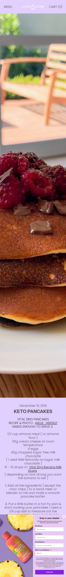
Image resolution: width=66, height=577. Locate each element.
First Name (38, 526)
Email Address (40, 542)
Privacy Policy (60, 562)
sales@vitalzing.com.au (49, 567)
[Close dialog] (63, 516)
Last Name (38, 534)
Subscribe (49, 572)
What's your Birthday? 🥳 (43, 550)
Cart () (55, 8)
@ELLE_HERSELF (46, 423)
